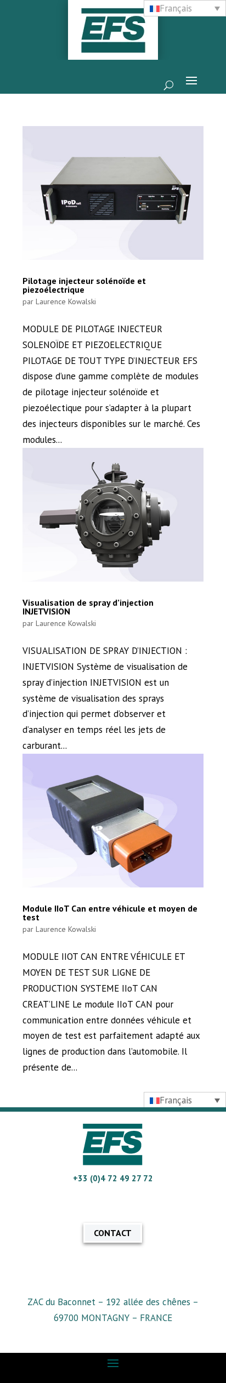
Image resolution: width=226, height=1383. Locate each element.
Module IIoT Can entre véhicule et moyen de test (109, 913)
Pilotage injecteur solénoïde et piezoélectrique (84, 285)
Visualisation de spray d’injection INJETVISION (88, 607)
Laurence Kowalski (66, 301)
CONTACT (113, 1232)
